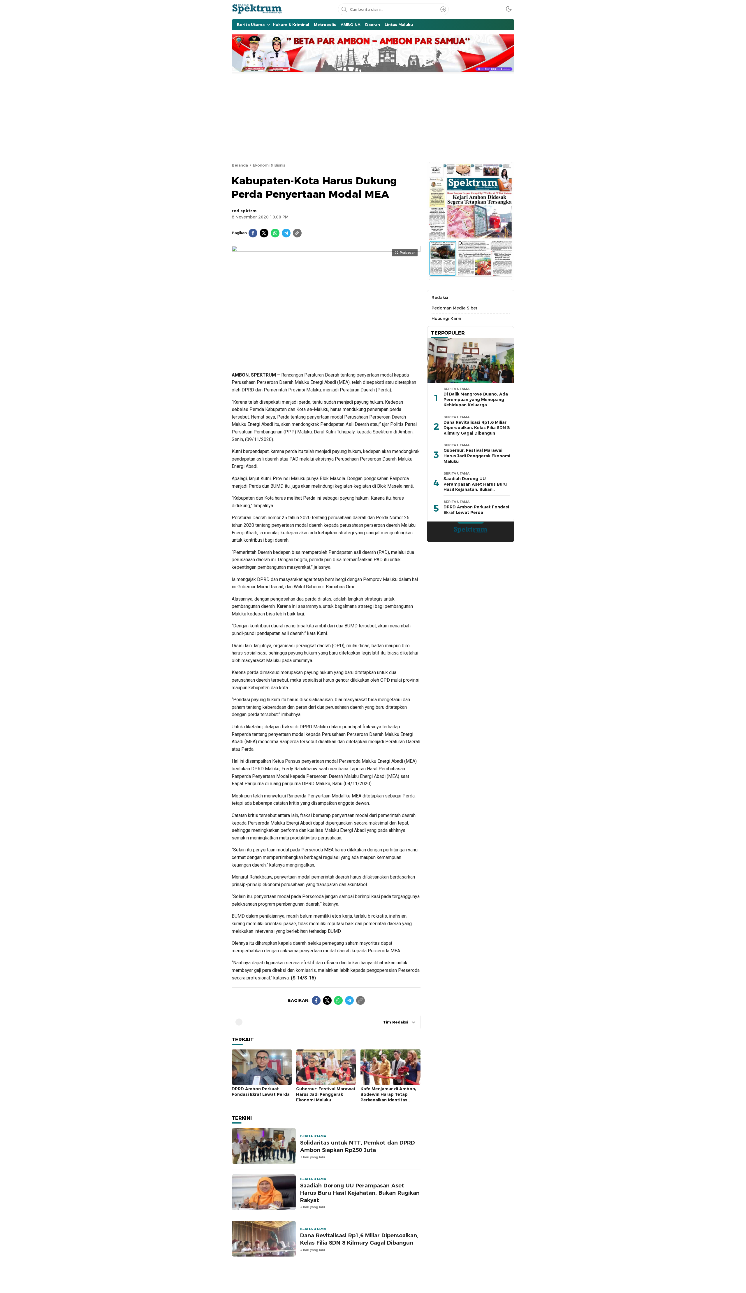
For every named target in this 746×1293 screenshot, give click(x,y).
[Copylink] (297, 233)
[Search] (443, 9)
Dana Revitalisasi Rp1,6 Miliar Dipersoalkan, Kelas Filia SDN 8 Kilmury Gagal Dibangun (359, 1239)
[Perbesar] (326, 359)
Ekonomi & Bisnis (269, 165)
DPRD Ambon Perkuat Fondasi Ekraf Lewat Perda (261, 1091)
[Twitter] (264, 233)
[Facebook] (253, 233)
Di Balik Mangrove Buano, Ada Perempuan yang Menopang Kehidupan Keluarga (476, 399)
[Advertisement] (373, 117)
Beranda (240, 165)
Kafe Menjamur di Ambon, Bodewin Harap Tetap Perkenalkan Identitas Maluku (388, 1096)
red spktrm (244, 211)
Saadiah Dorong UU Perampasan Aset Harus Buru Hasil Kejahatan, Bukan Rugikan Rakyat (360, 1192)
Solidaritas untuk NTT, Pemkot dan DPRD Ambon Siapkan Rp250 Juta (357, 1146)
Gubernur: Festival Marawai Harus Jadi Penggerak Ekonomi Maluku (325, 1094)
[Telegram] (286, 233)
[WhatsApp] (275, 233)
